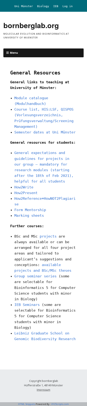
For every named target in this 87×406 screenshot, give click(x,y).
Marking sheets (29, 215)
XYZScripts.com (60, 404)
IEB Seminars (27, 305)
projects (48, 236)
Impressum (43, 390)
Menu (14, 53)
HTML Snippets (26, 404)
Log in (68, 6)
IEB (55, 6)
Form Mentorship (30, 210)
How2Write (23, 187)
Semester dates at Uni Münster (45, 132)
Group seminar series (36, 276)
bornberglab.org (31, 25)
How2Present (26, 193)
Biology (43, 6)
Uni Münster (23, 6)
